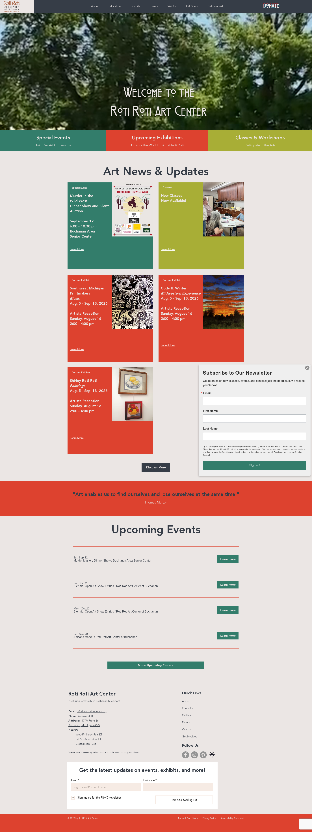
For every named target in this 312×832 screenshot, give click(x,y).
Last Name (210, 428)
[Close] (307, 368)
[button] (92, 560)
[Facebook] (185, 754)
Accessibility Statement (232, 818)
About (185, 701)
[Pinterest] (203, 754)
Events (186, 722)
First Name (210, 410)
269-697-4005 (86, 716)
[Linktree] (212, 754)
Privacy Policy (209, 818)
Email (75, 780)
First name (150, 780)
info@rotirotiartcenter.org (92, 711)
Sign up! (254, 465)
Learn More (77, 438)
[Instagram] (194, 754)
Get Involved (189, 736)
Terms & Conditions (188, 818)
